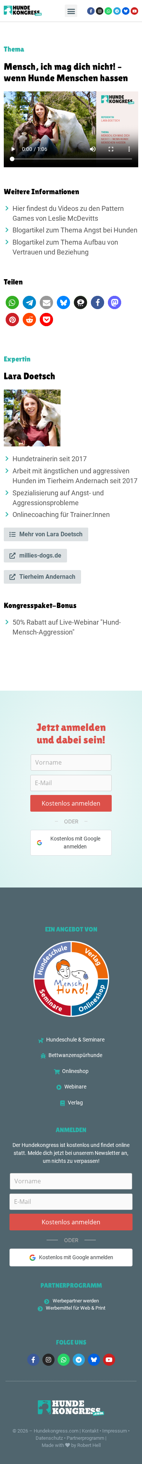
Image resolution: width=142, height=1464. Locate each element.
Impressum (114, 1431)
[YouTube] (134, 11)
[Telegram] (117, 11)
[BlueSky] (126, 11)
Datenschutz (49, 1438)
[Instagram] (99, 11)
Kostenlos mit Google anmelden (75, 843)
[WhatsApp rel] (108, 11)
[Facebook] (91, 11)
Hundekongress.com (56, 1431)
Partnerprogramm (85, 1438)
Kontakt (90, 1431)
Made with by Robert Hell (71, 1445)
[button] (71, 11)
